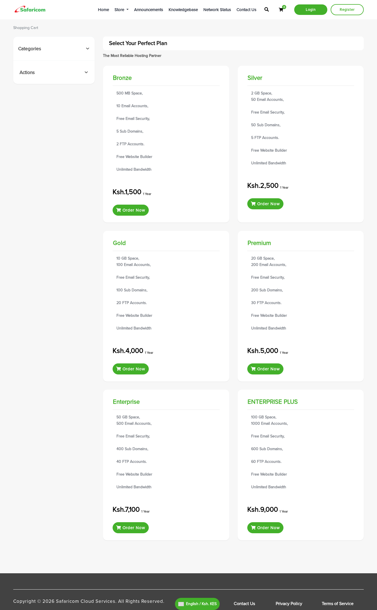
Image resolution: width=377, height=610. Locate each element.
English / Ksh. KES (201, 603)
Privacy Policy (289, 603)
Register (347, 9)
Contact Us (246, 9)
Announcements (148, 9)
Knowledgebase (183, 9)
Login (311, 9)
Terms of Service (338, 603)
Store (120, 9)
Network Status (217, 9)
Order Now (133, 210)
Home (103, 9)
